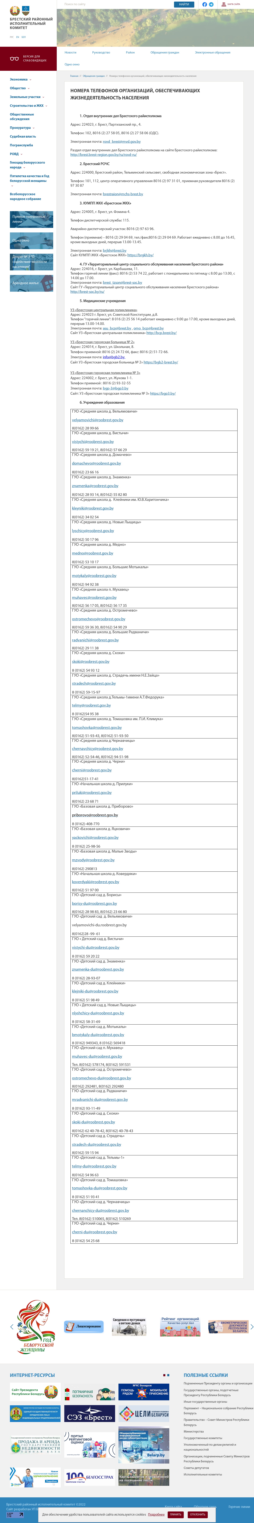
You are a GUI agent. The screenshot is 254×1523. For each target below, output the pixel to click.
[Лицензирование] (84, 1327)
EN (17, 37)
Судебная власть (23, 136)
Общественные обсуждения (22, 117)
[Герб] (15, 11)
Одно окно (72, 64)
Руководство (101, 52)
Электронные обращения (212, 52)
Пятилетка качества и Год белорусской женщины (29, 179)
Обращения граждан (165, 52)
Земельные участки (25, 97)
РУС (12, 37)
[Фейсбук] (204, 4)
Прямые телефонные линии (29, 219)
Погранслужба (21, 145)
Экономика (19, 79)
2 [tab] (168, 1375)
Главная (74, 76)
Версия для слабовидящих (35, 58)
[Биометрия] (228, 1326)
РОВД (14, 154)
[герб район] (26, 11)
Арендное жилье (26, 283)
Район (130, 52)
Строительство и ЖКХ (27, 106)
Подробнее (156, 1514)
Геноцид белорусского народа (27, 165)
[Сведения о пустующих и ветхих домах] (129, 1327)
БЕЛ (24, 37)
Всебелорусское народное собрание (25, 197)
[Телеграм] (211, 4)
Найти (184, 4)
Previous (12, 1327)
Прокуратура (20, 128)
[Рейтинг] (180, 1327)
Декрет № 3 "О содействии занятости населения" (30, 262)
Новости (70, 52)
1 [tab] (164, 1375)
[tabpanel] (89, 1437)
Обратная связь (205, 1507)
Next (251, 1327)
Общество (18, 88)
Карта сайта (234, 4)
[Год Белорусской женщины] (35, 1327)
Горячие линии (239, 1507)
